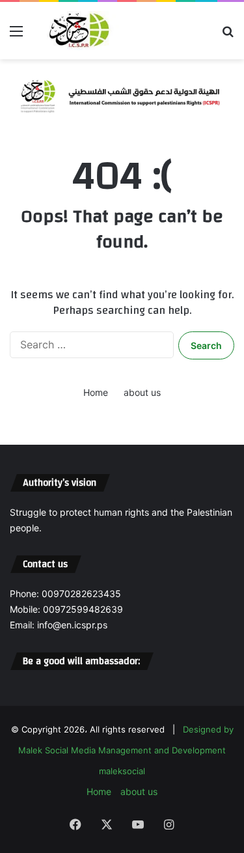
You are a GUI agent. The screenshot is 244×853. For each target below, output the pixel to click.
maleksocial (122, 771)
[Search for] (227, 35)
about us (142, 392)
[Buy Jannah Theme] (122, 93)
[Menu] (16, 35)
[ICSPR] (77, 30)
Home (95, 392)
